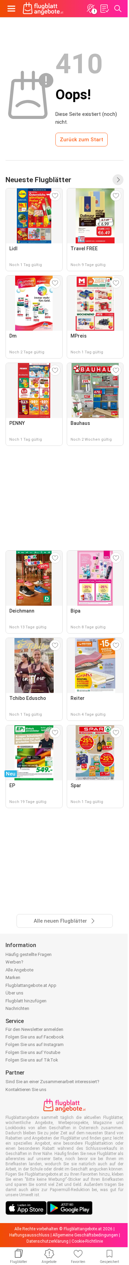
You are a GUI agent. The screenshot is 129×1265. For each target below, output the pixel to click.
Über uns (14, 993)
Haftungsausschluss (29, 1235)
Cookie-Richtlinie (87, 1241)
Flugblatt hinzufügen (26, 1000)
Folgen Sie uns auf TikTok (32, 1060)
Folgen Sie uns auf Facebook (35, 1037)
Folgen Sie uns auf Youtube (33, 1052)
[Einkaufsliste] (104, 8)
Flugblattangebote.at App (31, 985)
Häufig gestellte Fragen (29, 954)
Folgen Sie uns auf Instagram (35, 1044)
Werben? (14, 962)
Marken (13, 977)
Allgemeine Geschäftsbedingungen (85, 1235)
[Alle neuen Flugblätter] (117, 179)
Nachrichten (17, 1008)
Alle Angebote (19, 969)
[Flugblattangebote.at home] (43, 8)
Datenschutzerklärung (47, 1241)
